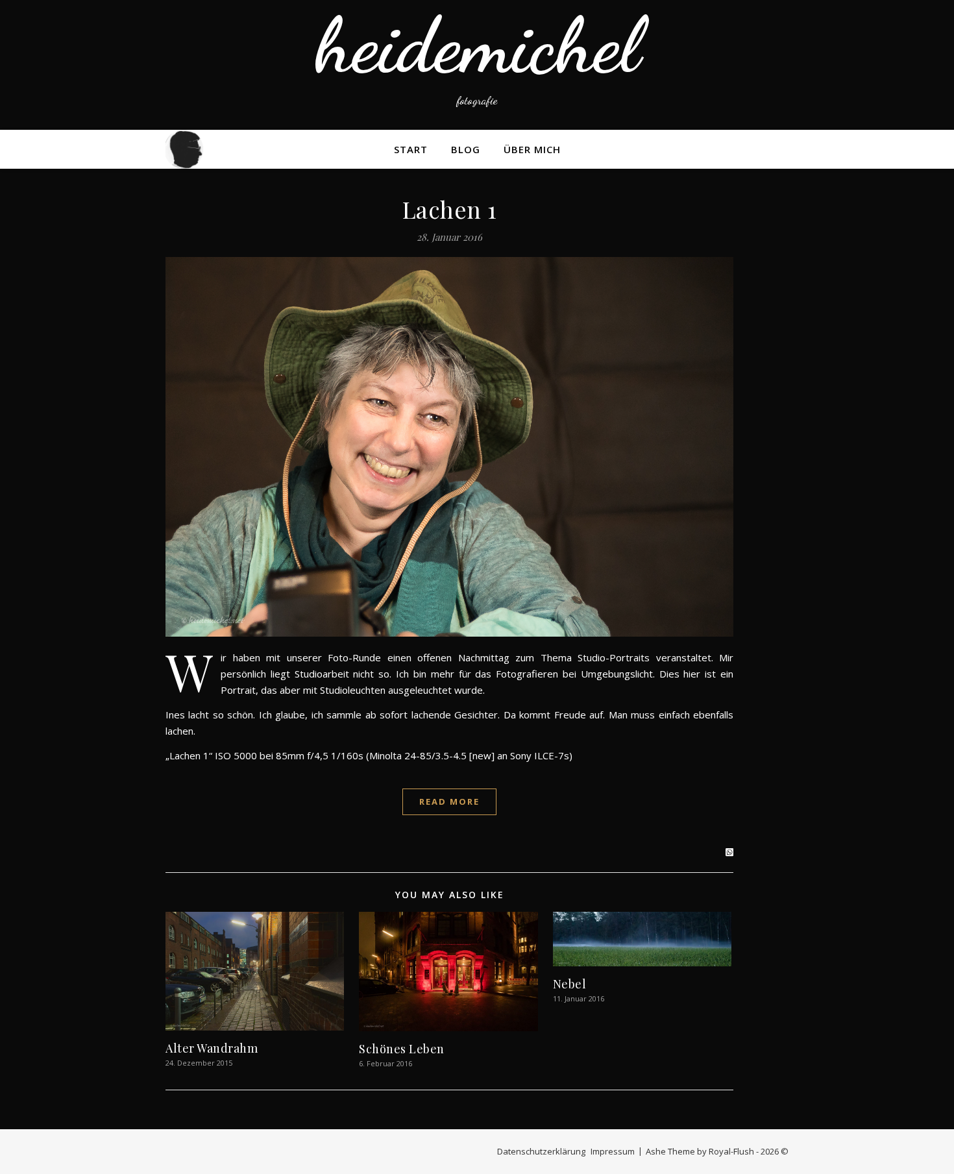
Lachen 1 (449, 209)
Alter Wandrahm (211, 1048)
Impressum (613, 1151)
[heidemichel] (477, 65)
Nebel (570, 984)
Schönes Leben (402, 1049)
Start (411, 149)
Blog (465, 149)
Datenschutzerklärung (541, 1151)
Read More (449, 801)
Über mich (532, 149)
